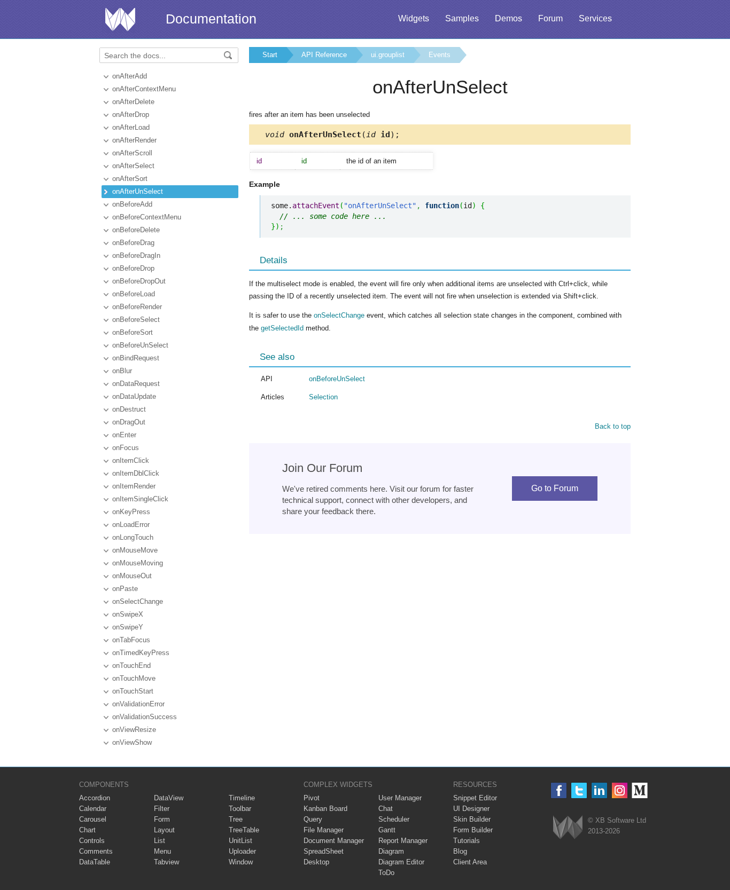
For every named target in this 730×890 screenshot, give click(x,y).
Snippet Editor (475, 798)
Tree (236, 819)
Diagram (391, 851)
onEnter (124, 435)
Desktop (316, 862)
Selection (323, 397)
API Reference (324, 55)
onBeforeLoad (133, 294)
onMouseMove (135, 550)
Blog (460, 851)
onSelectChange (137, 601)
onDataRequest (136, 384)
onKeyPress (131, 512)
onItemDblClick (135, 473)
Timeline (242, 798)
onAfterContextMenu (144, 89)
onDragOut (128, 422)
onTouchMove (134, 678)
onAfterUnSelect (137, 191)
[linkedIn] (599, 790)
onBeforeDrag (133, 243)
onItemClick (130, 460)
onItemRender (134, 486)
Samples (462, 18)
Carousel (92, 819)
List (159, 841)
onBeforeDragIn (136, 255)
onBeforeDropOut (139, 281)
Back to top (613, 426)
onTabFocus (131, 640)
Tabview (166, 862)
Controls (92, 841)
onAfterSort (129, 179)
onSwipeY (127, 627)
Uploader (242, 851)
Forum (550, 18)
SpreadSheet (324, 851)
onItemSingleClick (140, 499)
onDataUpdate (134, 396)
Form (162, 819)
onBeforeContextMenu (146, 217)
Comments (96, 851)
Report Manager (403, 841)
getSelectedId (282, 328)
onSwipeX (127, 614)
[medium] (640, 790)
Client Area (470, 862)
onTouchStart (132, 691)
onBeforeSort (132, 332)
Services (595, 18)
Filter (161, 809)
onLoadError (131, 525)
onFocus (125, 448)
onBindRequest (135, 358)
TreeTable (244, 830)
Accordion (94, 798)
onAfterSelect (133, 166)
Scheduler (393, 819)
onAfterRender (134, 140)
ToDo (386, 873)
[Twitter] (579, 790)
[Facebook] (558, 790)
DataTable (94, 862)
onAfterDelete (133, 102)
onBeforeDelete (136, 230)
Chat (385, 809)
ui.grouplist (388, 55)
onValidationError (138, 704)
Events (440, 55)
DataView (168, 798)
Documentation (211, 18)
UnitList (240, 841)
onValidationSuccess (144, 717)
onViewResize (134, 730)
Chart (87, 830)
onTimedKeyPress (140, 653)
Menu (162, 851)
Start (269, 55)
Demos (508, 18)
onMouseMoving (137, 563)
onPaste (125, 589)
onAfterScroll (132, 153)
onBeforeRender (137, 307)
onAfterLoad (131, 127)
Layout (164, 830)
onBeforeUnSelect (140, 345)
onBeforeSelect (136, 320)
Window (241, 862)
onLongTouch (132, 537)
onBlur (122, 371)
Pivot (312, 798)
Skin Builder (472, 819)
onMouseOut (132, 576)
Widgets (413, 18)
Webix (568, 827)
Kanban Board (325, 809)
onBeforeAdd (132, 204)
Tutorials (466, 841)
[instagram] (619, 790)
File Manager (324, 830)
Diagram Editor (401, 862)
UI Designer (471, 809)
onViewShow (132, 742)
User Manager (400, 798)
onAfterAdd (129, 76)
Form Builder (473, 830)
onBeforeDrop (133, 268)
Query (313, 819)
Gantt (386, 830)
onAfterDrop (130, 115)
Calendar (92, 809)
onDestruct (129, 409)
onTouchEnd (131, 665)
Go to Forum (554, 488)
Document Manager (334, 841)
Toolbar (240, 809)
